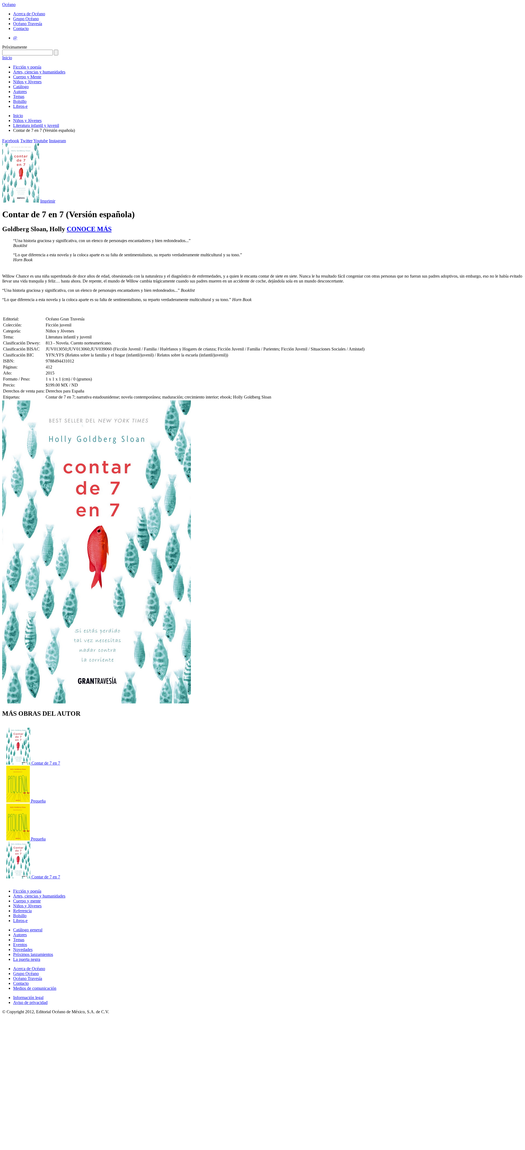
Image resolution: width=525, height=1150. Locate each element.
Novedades (23, 949)
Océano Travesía (27, 23)
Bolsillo (20, 101)
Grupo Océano (26, 18)
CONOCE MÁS (89, 229)
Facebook (10, 140)
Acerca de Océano (29, 13)
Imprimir (47, 201)
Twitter (26, 140)
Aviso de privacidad (30, 1002)
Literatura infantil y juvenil (36, 125)
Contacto (21, 28)
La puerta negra (26, 959)
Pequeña (38, 801)
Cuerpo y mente (27, 901)
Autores (20, 91)
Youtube (40, 140)
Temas (18, 96)
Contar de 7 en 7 (45, 763)
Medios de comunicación (34, 988)
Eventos (20, 944)
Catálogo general (27, 930)
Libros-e (20, 106)
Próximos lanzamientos (33, 954)
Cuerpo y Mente (27, 77)
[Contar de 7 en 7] (18, 763)
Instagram (57, 140)
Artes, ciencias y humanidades (39, 72)
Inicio (7, 57)
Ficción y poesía (27, 67)
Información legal (28, 997)
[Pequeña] (18, 801)
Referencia (22, 910)
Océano (9, 4)
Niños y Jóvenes (27, 81)
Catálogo (21, 86)
